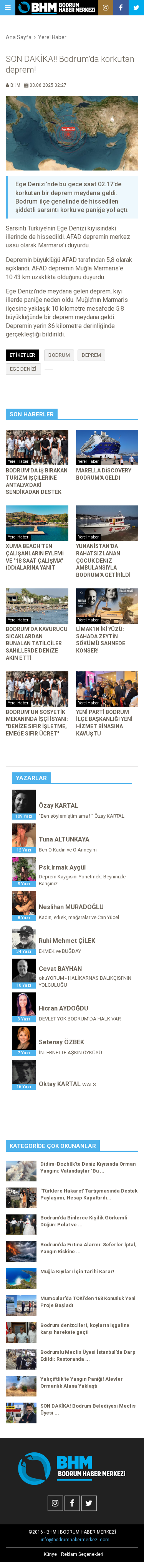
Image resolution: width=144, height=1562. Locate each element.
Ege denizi (23, 369)
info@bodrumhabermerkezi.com (75, 1539)
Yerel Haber (52, 37)
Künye (50, 1554)
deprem (91, 355)
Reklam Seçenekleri (82, 1554)
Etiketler (22, 355)
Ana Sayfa (18, 37)
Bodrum (59, 355)
